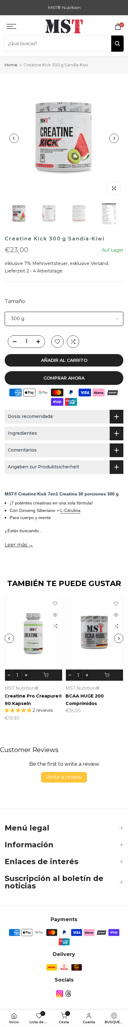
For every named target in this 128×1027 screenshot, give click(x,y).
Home (11, 64)
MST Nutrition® (22, 688)
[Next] (114, 138)
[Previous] (14, 138)
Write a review (64, 777)
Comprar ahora (64, 378)
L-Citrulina (70, 510)
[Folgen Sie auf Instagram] (59, 993)
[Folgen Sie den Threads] (68, 993)
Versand (99, 263)
